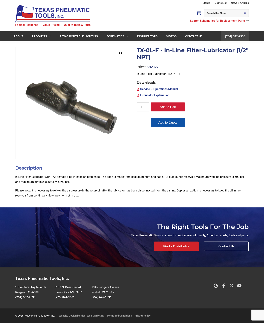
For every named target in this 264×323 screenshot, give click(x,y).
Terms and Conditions (119, 315)
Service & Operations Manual (159, 89)
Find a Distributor (176, 246)
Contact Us (226, 246)
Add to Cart (168, 107)
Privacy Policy (142, 315)
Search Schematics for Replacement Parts (217, 20)
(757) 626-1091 (101, 297)
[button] (121, 53)
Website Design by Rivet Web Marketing (81, 315)
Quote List (221, 2)
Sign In (206, 2)
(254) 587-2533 (235, 36)
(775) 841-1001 (65, 297)
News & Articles (240, 2)
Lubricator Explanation (154, 95)
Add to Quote (167, 122)
